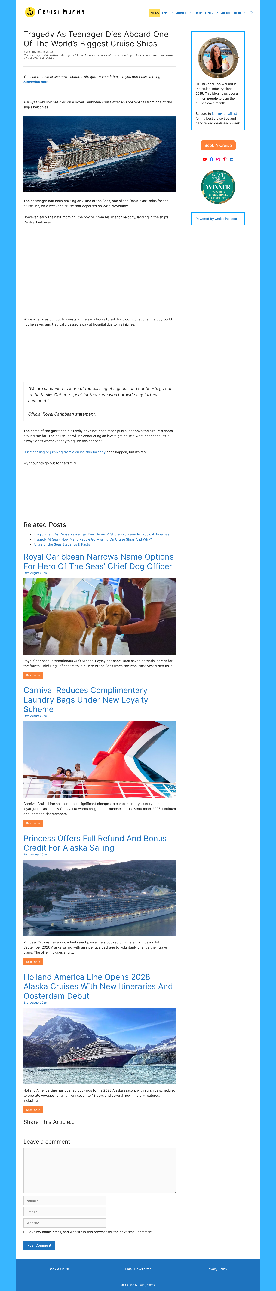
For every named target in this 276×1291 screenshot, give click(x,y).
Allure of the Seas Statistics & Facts (62, 544)
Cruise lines (203, 13)
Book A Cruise (59, 1269)
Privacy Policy (217, 1269)
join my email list (224, 113)
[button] (218, 145)
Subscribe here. (36, 82)
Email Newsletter (138, 1269)
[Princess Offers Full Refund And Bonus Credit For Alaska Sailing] (99, 934)
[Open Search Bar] (251, 13)
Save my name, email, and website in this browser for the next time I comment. (91, 1232)
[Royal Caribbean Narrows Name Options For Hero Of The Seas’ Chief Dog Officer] (99, 652)
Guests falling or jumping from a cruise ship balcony (64, 452)
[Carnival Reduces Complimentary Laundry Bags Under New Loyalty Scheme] (99, 795)
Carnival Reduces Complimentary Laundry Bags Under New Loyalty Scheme (85, 699)
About (226, 13)
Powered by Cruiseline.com (216, 219)
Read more (33, 675)
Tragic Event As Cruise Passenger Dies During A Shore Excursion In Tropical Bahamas (101, 534)
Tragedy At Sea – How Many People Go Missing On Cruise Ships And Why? (93, 539)
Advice (181, 13)
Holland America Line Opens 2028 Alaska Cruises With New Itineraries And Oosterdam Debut (98, 986)
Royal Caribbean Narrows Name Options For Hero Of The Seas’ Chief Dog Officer (98, 561)
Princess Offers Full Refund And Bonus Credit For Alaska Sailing (95, 842)
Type (164, 13)
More (237, 13)
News (155, 13)
